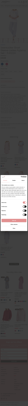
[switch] (25, 207)
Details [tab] (14, 180)
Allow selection (14, 224)
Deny (14, 228)
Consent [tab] (5, 180)
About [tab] (23, 180)
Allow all (14, 220)
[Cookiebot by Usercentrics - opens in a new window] (21, 177)
